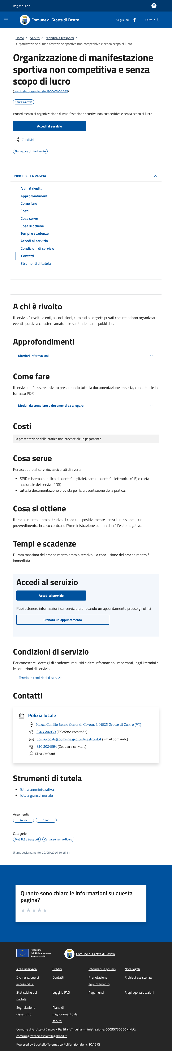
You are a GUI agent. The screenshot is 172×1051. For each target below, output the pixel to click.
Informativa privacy (102, 968)
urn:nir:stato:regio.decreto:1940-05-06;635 (41, 91)
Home (20, 37)
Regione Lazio (21, 6)
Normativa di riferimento (30, 150)
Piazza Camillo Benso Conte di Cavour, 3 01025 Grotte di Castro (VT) (88, 724)
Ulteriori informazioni (33, 355)
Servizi (35, 37)
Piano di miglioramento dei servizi (65, 1014)
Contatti (58, 977)
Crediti (57, 968)
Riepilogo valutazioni (139, 992)
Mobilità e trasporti (60, 37)
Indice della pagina (30, 176)
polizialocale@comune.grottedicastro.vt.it (68, 739)
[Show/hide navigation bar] (6, 19)
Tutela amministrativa (37, 789)
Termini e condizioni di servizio (40, 677)
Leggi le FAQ (61, 992)
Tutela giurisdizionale (36, 795)
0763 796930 (46, 732)
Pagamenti (96, 992)
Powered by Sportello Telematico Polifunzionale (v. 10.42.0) (58, 1044)
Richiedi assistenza (138, 977)
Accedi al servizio (49, 126)
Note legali (132, 968)
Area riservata (26, 968)
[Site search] (156, 19)
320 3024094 (46, 746)
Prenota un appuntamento (62, 619)
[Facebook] (133, 20)
